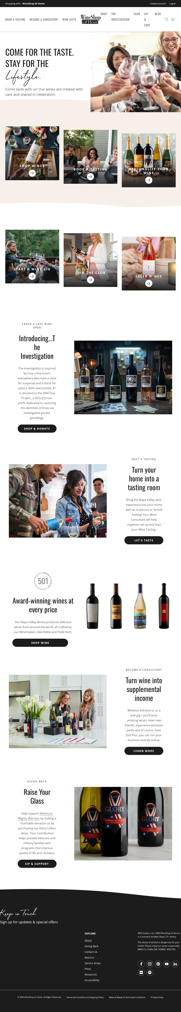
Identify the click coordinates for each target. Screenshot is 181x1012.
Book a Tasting (15, 19)
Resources (91, 974)
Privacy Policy (157, 997)
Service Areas (93, 963)
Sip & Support (37, 864)
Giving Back (91, 946)
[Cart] (173, 19)
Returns (89, 957)
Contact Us (91, 952)
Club (137, 14)
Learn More (144, 751)
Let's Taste (144, 540)
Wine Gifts (69, 19)
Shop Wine (40, 643)
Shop (103, 14)
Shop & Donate (37, 428)
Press (88, 968)
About (88, 940)
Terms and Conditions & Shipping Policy (85, 997)
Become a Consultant (44, 19)
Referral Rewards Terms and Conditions (127, 997)
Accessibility (92, 980)
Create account (158, 3)
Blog (158, 14)
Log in (172, 3)
